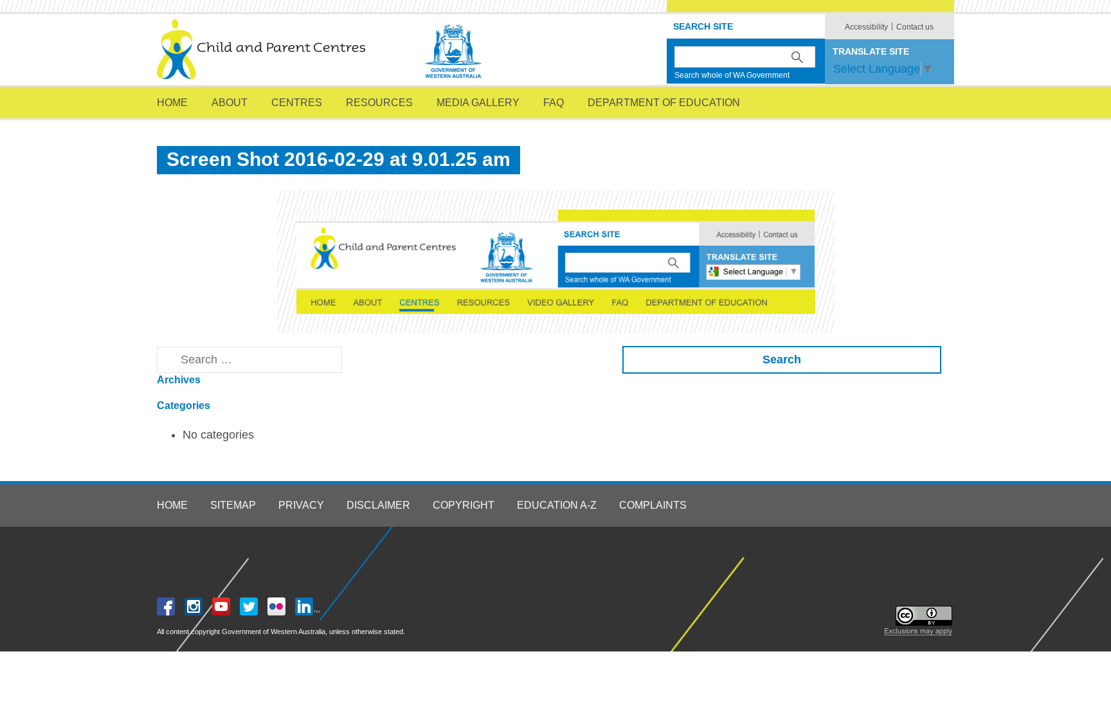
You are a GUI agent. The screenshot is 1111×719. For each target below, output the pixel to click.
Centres (296, 102)
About (230, 102)
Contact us (915, 27)
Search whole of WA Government (732, 75)
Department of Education (664, 102)
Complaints (653, 505)
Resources (379, 102)
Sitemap (233, 505)
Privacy (301, 505)
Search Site (703, 26)
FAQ (553, 102)
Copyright (463, 505)
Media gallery (478, 102)
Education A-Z (557, 505)
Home (172, 102)
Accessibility (866, 27)
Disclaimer (378, 505)
